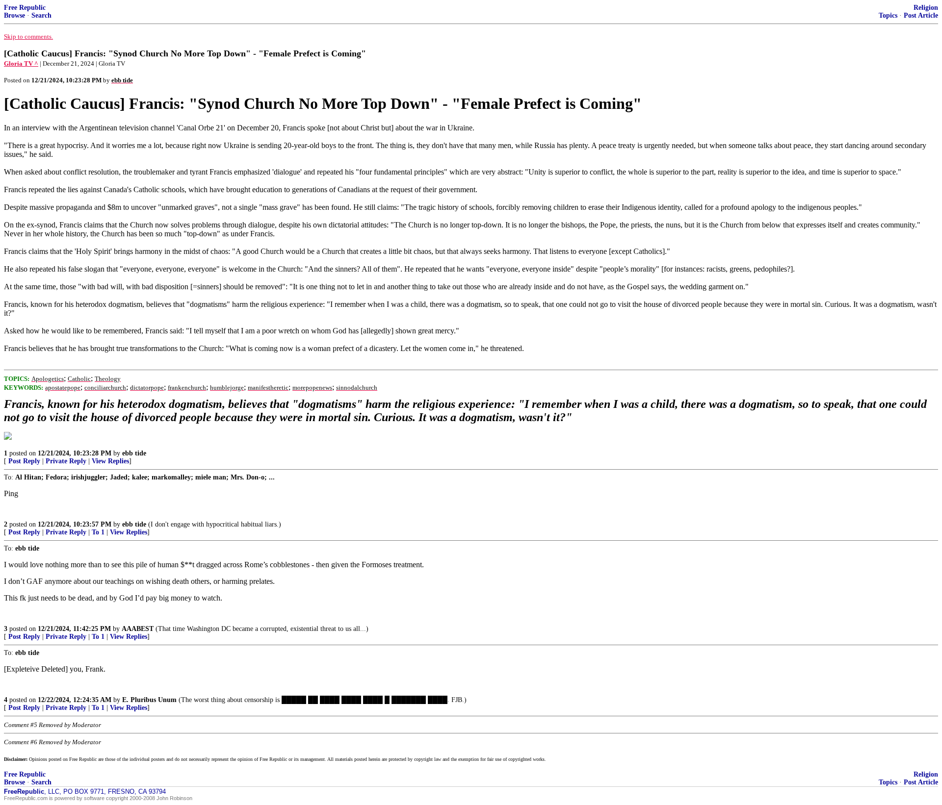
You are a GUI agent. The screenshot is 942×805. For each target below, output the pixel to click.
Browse (14, 15)
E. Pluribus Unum (149, 700)
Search (41, 15)
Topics (888, 15)
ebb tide (134, 453)
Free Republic (25, 7)
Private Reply (66, 461)
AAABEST (138, 628)
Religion (926, 7)
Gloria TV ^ (21, 63)
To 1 (98, 532)
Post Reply (24, 461)
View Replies (110, 461)
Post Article (921, 15)
